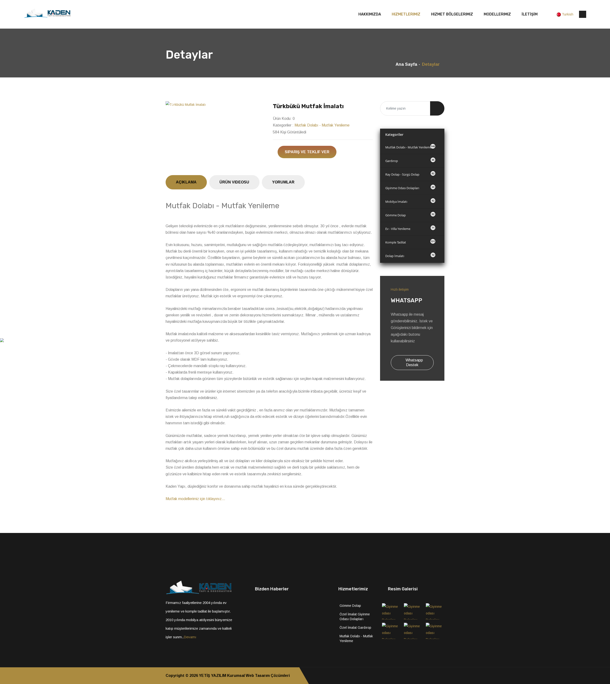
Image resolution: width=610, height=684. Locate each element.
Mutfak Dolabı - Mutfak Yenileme (322, 125)
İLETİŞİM (530, 14)
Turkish (567, 14)
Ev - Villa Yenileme (409, 228)
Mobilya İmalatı (409, 201)
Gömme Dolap (409, 214)
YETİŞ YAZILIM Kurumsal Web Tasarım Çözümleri (244, 676)
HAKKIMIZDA (369, 14)
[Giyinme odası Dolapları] (391, 611)
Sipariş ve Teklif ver (307, 152)
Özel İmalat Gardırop (355, 627)
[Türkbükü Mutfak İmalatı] (216, 104)
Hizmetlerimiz (406, 14)
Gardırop (409, 160)
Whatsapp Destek (414, 362)
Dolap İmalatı (409, 255)
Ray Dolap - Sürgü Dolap (409, 174)
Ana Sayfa (406, 64)
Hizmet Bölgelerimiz (452, 14)
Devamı (190, 637)
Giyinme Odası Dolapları (409, 187)
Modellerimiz (497, 14)
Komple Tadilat (410, 241)
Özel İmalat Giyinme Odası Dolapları (355, 616)
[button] (173, 104)
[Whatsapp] (443, 675)
